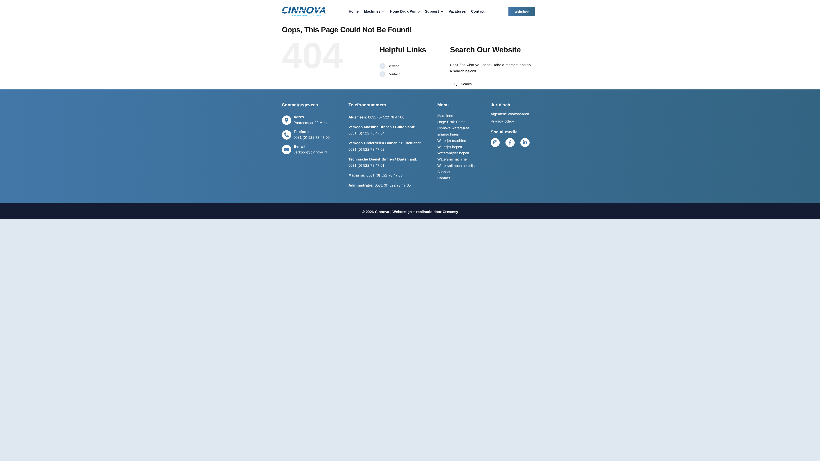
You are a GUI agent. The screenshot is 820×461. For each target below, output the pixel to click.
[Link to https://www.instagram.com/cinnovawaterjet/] (495, 142)
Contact (394, 74)
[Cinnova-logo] (304, 8)
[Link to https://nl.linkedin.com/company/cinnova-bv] (524, 142)
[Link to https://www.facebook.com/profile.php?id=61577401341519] (509, 142)
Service (394, 66)
